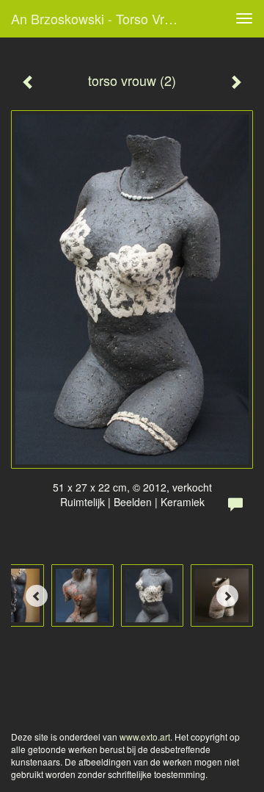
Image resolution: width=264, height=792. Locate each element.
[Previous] (37, 596)
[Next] (227, 596)
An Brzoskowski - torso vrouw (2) (101, 18)
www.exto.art (145, 736)
